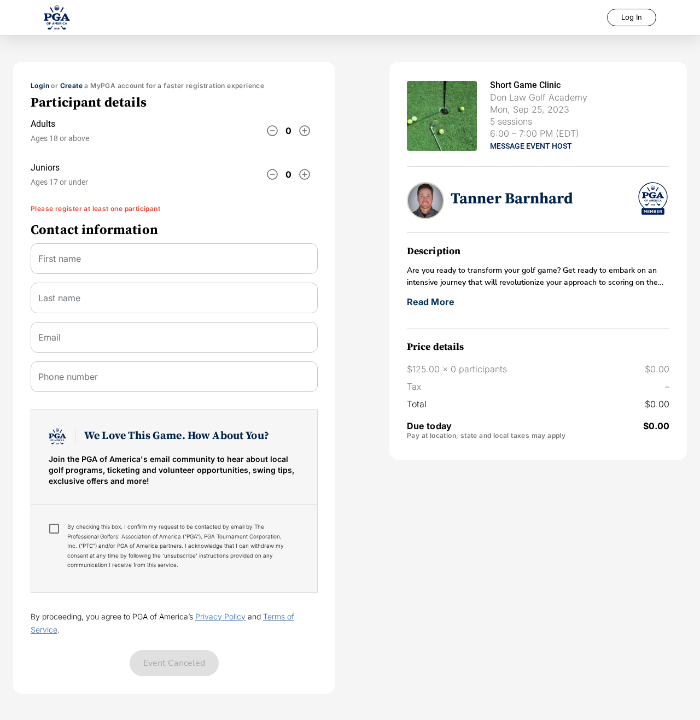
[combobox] (174, 341)
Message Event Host (531, 146)
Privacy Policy (220, 616)
